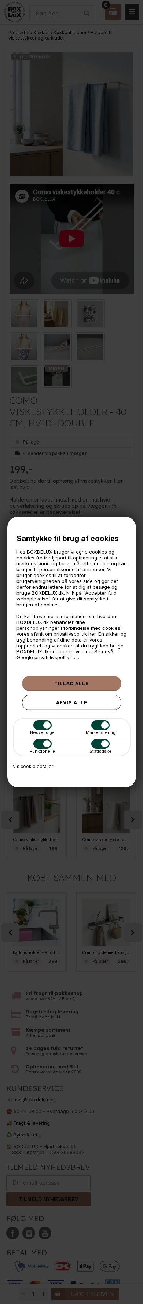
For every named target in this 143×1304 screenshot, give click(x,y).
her (92, 634)
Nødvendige (42, 732)
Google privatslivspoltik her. (47, 657)
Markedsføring (100, 732)
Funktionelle (42, 751)
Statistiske (100, 751)
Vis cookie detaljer (33, 766)
